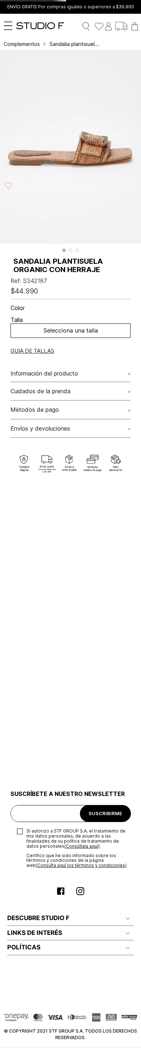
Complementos (22, 44)
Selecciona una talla (70, 330)
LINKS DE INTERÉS (34, 932)
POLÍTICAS (23, 947)
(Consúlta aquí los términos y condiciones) (81, 865)
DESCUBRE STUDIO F (38, 918)
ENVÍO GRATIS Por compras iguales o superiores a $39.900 (70, 6)
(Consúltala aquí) (82, 846)
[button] (64, 250)
